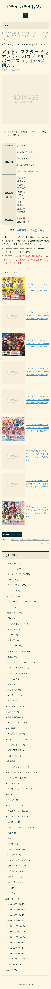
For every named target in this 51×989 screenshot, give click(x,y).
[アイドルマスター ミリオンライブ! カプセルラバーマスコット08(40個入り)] (25, 328)
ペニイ (10, 833)
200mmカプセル (14, 926)
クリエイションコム (16, 811)
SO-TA (10, 635)
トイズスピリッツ (15, 624)
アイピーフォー (14, 585)
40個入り (23, 539)
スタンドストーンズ (16, 651)
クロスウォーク (14, 745)
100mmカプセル (14, 937)
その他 (10, 844)
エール (10, 579)
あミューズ (12, 690)
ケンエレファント (15, 723)
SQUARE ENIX (14, 750)
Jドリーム (11, 596)
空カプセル (10, 899)
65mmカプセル (14, 904)
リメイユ (11, 712)
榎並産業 (11, 761)
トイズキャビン (14, 706)
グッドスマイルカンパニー (19, 662)
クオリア (11, 640)
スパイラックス (14, 882)
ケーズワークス (14, 734)
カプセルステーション (17, 860)
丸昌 (9, 838)
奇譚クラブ (12, 612)
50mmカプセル (14, 920)
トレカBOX (12, 888)
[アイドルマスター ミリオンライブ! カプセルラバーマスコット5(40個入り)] (25, 440)
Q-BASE (11, 794)
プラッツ (11, 800)
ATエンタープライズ (16, 667)
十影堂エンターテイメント (19, 827)
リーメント (12, 783)
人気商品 (11, 728)
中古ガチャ (12, 854)
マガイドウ (12, 756)
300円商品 (15, 539)
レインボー (12, 645)
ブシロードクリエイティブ (19, 601)
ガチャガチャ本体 (13, 849)
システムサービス (15, 778)
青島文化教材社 (14, 717)
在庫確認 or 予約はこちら (31, 230)
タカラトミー (13, 695)
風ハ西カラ (12, 822)
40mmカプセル (14, 948)
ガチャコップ (13, 876)
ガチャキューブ (14, 871)
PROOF (10, 701)
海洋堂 (10, 656)
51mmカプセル (14, 942)
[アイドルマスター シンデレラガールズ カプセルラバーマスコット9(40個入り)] (25, 525)
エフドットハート (15, 739)
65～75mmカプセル (36, 539)
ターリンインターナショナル (20, 772)
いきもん (11, 679)
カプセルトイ (11, 563)
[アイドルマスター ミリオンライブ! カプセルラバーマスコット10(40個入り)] (25, 384)
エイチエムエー (14, 805)
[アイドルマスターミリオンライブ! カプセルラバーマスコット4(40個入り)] (25, 356)
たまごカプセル (14, 959)
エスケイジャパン (15, 673)
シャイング (12, 629)
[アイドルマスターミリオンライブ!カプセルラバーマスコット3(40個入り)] (25, 300)
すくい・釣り (11, 964)
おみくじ (9, 970)
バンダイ (16, 534)
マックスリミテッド (16, 767)
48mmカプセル (14, 915)
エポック (11, 590)
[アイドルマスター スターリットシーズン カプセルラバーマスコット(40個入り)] (25, 468)
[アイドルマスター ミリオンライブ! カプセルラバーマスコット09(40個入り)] (25, 412)
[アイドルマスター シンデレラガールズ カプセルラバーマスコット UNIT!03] (25, 496)
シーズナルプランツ (16, 816)
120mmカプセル (14, 931)
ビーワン (11, 893)
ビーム (10, 607)
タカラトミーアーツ (16, 574)
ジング (10, 684)
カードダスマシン (15, 865)
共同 (9, 618)
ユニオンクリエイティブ (18, 789)
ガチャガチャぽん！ (25, 6)
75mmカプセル (14, 909)
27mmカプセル (14, 953)
